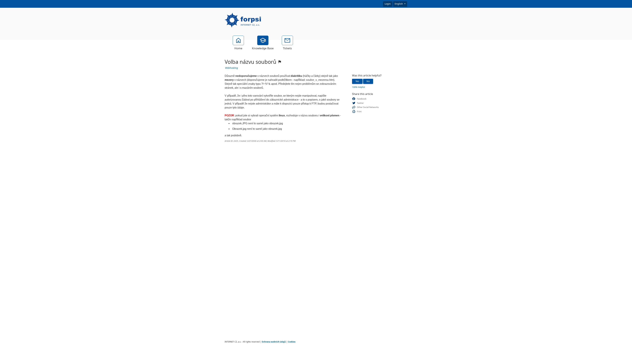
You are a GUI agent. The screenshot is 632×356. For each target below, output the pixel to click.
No (368, 81)
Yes (357, 81)
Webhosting (231, 67)
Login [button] (388, 3)
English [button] (399, 3)
